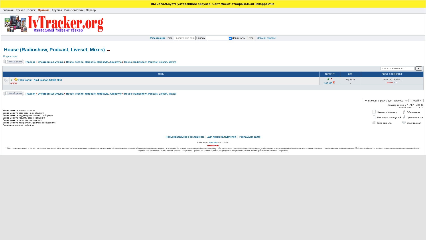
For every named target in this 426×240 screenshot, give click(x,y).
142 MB (328, 83)
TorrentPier (213, 142)
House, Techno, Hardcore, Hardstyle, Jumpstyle (94, 62)
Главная (30, 62)
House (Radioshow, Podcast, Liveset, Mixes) (54, 49)
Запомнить (238, 38)
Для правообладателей (221, 136)
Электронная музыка (50, 62)
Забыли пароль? (266, 38)
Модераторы (10, 56)
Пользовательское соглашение (185, 136)
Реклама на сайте (249, 136)
